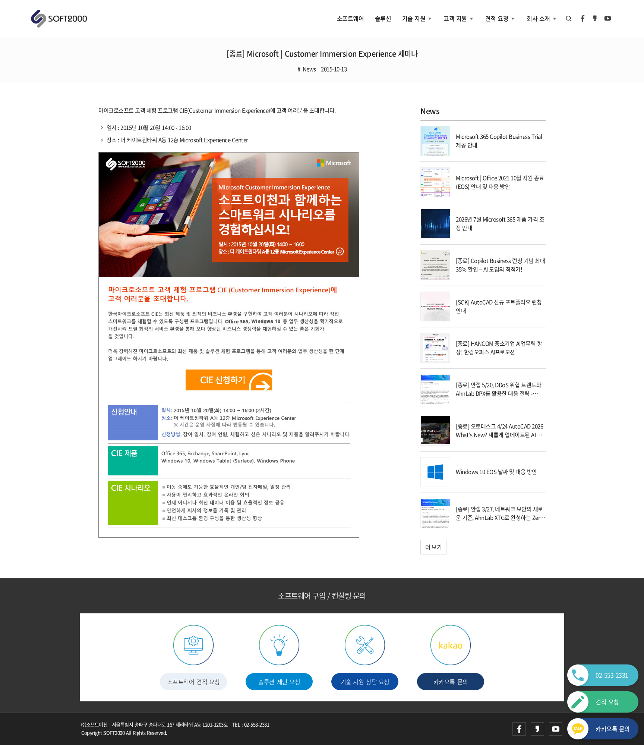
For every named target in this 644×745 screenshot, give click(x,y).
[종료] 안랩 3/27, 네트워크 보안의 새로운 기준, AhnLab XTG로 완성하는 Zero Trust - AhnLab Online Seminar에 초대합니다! (499, 521)
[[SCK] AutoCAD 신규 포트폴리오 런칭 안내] (435, 306)
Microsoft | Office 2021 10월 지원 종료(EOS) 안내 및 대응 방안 (500, 182)
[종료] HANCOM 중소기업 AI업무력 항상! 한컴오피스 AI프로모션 (499, 347)
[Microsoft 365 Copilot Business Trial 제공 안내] (435, 140)
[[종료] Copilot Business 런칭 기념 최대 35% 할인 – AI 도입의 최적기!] (435, 264)
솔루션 (383, 18)
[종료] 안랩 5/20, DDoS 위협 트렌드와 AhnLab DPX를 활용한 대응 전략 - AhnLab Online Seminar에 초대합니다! (498, 397)
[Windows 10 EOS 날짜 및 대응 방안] (435, 471)
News (309, 69)
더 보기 (433, 547)
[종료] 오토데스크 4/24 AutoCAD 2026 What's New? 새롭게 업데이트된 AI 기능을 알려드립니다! (499, 434)
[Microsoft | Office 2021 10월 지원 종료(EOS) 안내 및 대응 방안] (435, 181)
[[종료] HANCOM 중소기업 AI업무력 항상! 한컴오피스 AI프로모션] (435, 347)
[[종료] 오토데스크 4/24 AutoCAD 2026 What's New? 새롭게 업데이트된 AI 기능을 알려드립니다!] (435, 430)
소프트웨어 (350, 18)
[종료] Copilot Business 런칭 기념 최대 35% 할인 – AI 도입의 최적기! (500, 265)
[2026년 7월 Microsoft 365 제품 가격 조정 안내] (435, 223)
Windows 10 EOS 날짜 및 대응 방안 (496, 472)
